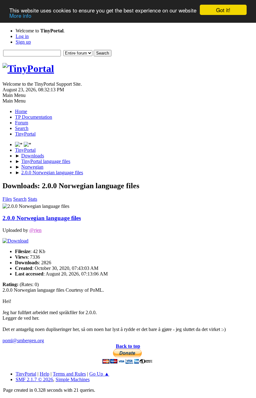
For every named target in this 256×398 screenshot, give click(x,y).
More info (20, 15)
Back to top (128, 346)
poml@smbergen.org (23, 340)
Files (7, 199)
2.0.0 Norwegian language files (41, 218)
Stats (32, 199)
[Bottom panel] (27, 144)
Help (44, 373)
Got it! (223, 10)
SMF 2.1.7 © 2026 (34, 379)
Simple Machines (73, 379)
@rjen (35, 230)
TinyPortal (26, 373)
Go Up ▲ (99, 373)
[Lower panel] (19, 144)
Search (20, 199)
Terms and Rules (69, 373)
